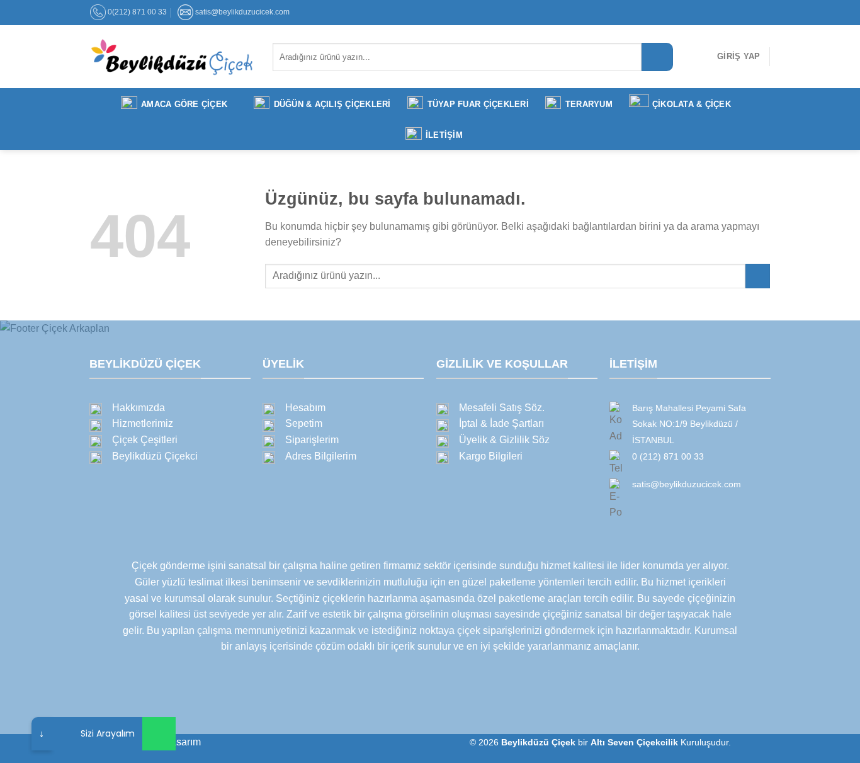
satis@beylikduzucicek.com (242, 12)
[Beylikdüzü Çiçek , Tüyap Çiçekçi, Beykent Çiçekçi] (172, 56)
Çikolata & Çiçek (691, 104)
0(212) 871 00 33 (137, 12)
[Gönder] (657, 57)
